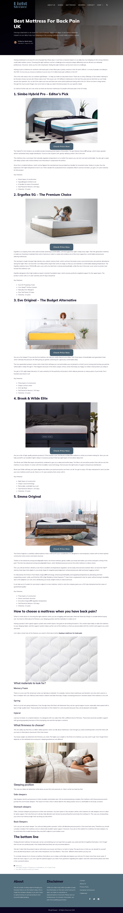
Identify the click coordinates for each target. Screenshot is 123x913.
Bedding (81, 5)
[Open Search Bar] (107, 5)
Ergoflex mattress (19, 266)
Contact (91, 5)
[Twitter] (94, 899)
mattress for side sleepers (91, 811)
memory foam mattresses (73, 693)
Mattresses (71, 5)
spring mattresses (32, 705)
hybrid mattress (34, 718)
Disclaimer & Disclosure (87, 890)
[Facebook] (90, 899)
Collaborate (83, 893)
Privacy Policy (84, 887)
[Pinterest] (98, 899)
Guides (60, 5)
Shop (99, 5)
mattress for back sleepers (97, 829)
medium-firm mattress (28, 829)
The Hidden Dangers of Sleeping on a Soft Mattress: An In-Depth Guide (35, 867)
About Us (51, 5)
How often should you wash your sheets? (27, 869)
